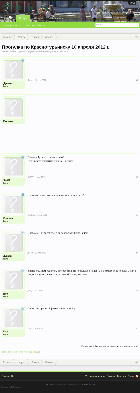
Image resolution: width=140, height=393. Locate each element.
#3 (137, 215)
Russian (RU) (8, 376)
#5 (137, 290)
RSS (137, 376)
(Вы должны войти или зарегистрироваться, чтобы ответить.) (109, 346)
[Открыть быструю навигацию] (136, 37)
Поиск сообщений (11, 25)
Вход (132, 3)
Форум (23, 18)
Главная (8, 17)
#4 (137, 253)
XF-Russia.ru (16, 387)
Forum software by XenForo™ (70, 385)
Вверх (131, 376)
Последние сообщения (34, 25)
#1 (137, 80)
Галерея (38, 17)
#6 (137, 328)
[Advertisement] (83, 122)
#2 (137, 177)
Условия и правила (95, 376)
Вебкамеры (56, 17)
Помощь (111, 376)
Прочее (21, 51)
